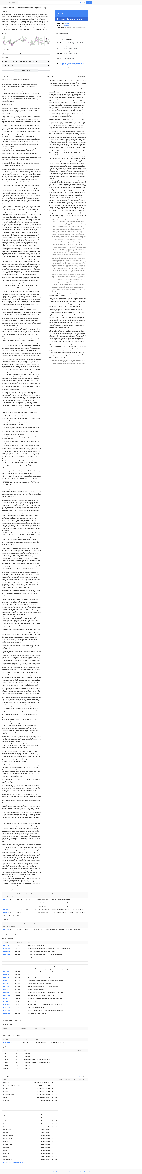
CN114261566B (6, 966)
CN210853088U (6, 1016)
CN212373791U (6, 974)
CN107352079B (6, 902)
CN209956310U (6, 992)
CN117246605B (6, 954)
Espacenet (65, 67)
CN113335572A (6, 963)
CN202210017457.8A (8, 1031)
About (52, 1171)
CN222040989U (6, 983)
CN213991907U (6, 1007)
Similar (80, 19)
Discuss (78, 67)
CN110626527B (6, 1013)
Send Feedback (60, 1171)
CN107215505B (6, 899)
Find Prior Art (72, 19)
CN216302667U (6, 998)
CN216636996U (6, 989)
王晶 (68, 25)
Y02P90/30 (7, 53)
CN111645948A (6, 977)
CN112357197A (6, 995)
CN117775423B (6, 929)
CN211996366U (6, 906)
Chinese (67, 23)
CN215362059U (6, 912)
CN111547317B (6, 945)
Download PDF (62, 19)
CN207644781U (6, 1001)
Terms (76, 1171)
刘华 (62, 25)
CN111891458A (6, 957)
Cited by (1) (71, 63)
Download (77, 1076)
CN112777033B (6, 969)
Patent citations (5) (63, 63)
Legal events (77, 63)
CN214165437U (6, 971)
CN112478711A (6, 960)
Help (90, 1171)
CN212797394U (6, 1010)
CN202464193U (6, 948)
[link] (20, 53)
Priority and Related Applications (70, 64)
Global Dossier (72, 67)
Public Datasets (69, 1171)
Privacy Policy (83, 1171)
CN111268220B (6, 909)
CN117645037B (6, 986)
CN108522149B (6, 951)
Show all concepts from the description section (14, 1162)
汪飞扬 (65, 25)
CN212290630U (6, 1004)
